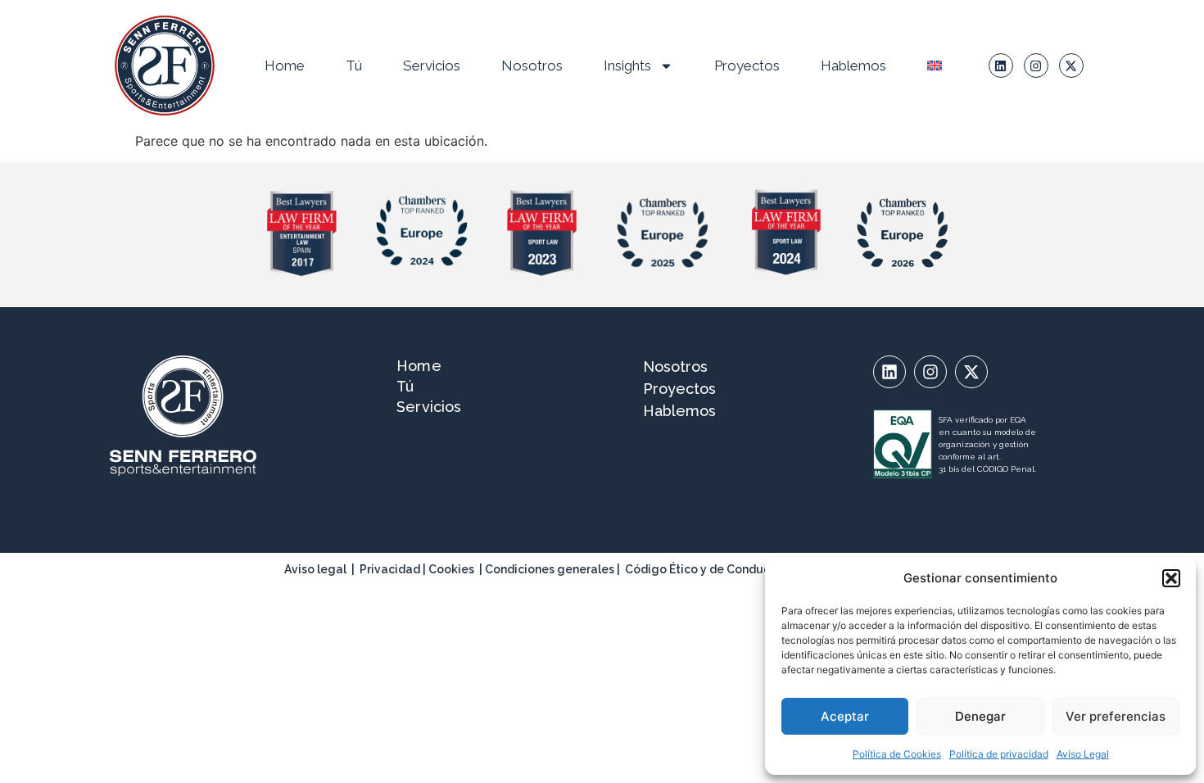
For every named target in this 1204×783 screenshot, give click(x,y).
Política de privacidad (998, 754)
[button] (1171, 578)
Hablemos (853, 65)
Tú (354, 65)
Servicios (431, 65)
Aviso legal (315, 569)
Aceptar (845, 716)
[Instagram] (1036, 65)
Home (285, 65)
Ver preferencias (1116, 716)
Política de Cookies (897, 754)
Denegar (980, 716)
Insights (627, 65)
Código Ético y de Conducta (703, 569)
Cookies (451, 569)
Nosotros (532, 65)
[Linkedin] (1001, 65)
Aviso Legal (1083, 754)
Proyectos (747, 65)
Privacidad (390, 569)
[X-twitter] (1071, 65)
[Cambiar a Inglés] (934, 65)
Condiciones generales (549, 569)
